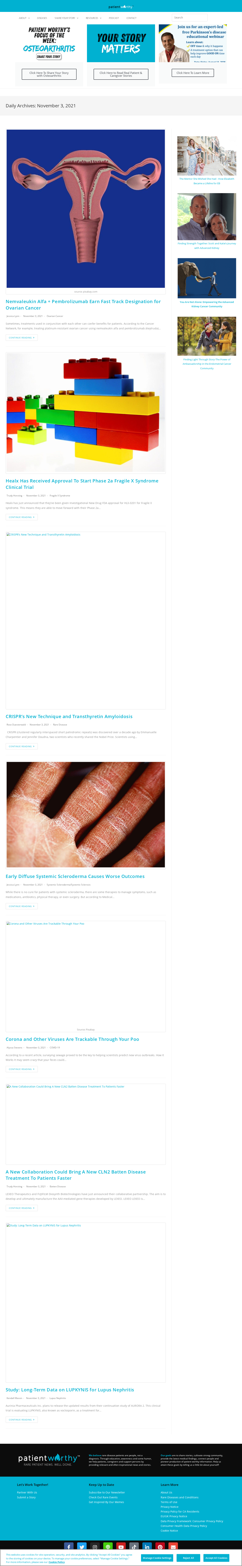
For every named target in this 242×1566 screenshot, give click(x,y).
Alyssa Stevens (14, 1047)
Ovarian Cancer (55, 316)
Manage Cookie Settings (157, 1557)
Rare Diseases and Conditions (180, 1497)
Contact (131, 18)
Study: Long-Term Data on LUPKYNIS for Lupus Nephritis (70, 1389)
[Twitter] (82, 1547)
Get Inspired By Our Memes (106, 1502)
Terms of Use (169, 1502)
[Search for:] (190, 17)
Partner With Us (27, 1492)
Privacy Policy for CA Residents (180, 1511)
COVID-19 (55, 1047)
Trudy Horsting (14, 495)
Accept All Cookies (216, 1557)
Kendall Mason (14, 1398)
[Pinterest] (160, 1547)
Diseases (42, 18)
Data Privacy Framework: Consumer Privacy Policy (192, 1521)
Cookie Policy (57, 1562)
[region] (121, 1557)
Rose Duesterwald (16, 724)
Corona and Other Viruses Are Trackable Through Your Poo (72, 1039)
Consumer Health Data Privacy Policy (184, 1526)
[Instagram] (95, 1547)
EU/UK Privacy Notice (174, 1516)
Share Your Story (65, 18)
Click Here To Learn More (193, 73)
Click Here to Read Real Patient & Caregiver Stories (121, 74)
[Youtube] (121, 1547)
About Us (166, 1492)
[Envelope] (173, 1547)
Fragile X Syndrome (60, 495)
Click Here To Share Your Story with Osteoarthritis (49, 74)
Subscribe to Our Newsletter (107, 1492)
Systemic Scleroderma (58, 884)
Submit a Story (26, 1497)
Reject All (188, 1557)
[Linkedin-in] (147, 1547)
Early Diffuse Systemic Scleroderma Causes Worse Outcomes (75, 876)
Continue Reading (20, 337)
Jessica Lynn (13, 316)
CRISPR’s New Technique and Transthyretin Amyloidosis (69, 716)
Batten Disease (58, 1186)
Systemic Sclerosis (81, 884)
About (22, 18)
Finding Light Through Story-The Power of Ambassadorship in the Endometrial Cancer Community (207, 364)
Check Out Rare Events (103, 1497)
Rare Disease (60, 724)
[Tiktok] (134, 1547)
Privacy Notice (169, 1507)
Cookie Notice (169, 1530)
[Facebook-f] (69, 1547)
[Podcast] (108, 1547)
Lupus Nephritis (58, 1398)
